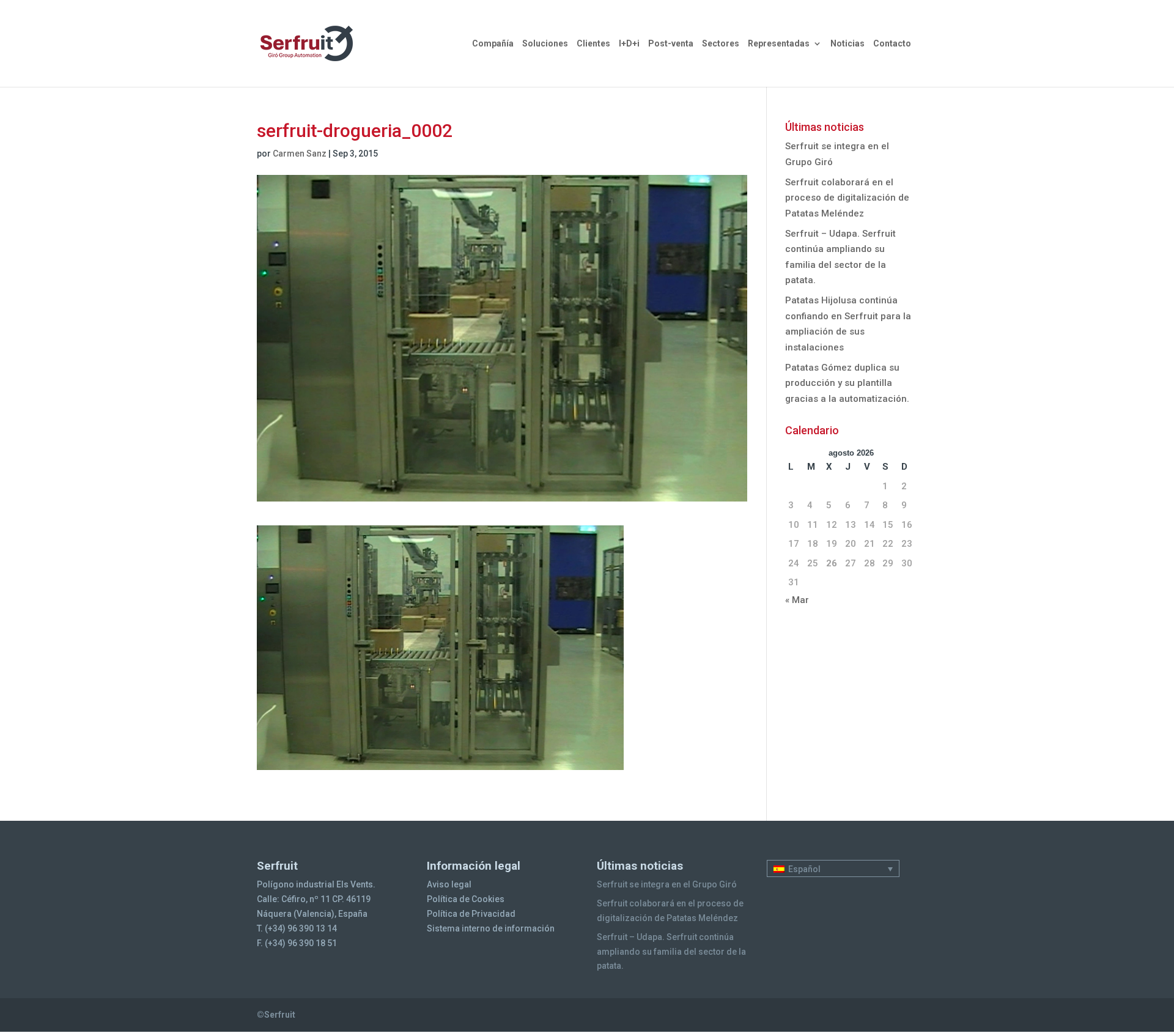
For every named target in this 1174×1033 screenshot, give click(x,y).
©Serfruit (276, 1015)
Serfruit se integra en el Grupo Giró (667, 884)
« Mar (797, 599)
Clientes (593, 43)
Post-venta (670, 43)
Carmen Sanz (300, 153)
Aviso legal (449, 884)
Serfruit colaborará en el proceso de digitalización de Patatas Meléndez (847, 198)
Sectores (720, 43)
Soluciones (545, 43)
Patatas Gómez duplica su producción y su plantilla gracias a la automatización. (847, 383)
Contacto (892, 43)
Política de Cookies (465, 899)
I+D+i (629, 43)
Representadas (779, 43)
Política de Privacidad (471, 914)
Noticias (847, 43)
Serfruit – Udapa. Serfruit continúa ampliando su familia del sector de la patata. (671, 951)
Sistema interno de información (491, 928)
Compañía (493, 43)
